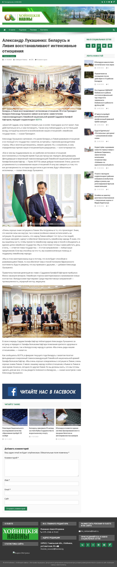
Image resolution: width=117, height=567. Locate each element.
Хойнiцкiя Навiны (21, 60)
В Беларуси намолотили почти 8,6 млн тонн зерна (104, 63)
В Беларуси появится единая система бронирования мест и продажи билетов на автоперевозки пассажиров (67, 432)
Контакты (44, 30)
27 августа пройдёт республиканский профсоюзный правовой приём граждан (104, 118)
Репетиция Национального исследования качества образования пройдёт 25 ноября (13, 432)
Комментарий (12, 457)
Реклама (33, 30)
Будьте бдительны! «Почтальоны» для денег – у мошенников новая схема (104, 134)
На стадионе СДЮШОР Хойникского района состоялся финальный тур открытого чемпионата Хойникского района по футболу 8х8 (104, 97)
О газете (12, 30)
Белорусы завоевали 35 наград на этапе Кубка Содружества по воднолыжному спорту (41, 430)
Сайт (7, 498)
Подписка (22, 30)
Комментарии (42, 60)
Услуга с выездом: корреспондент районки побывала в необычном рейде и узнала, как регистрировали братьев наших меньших (104, 180)
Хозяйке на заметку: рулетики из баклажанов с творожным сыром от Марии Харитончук (104, 199)
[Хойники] (20, 533)
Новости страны (9, 56)
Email (8, 489)
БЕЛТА (39, 119)
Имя (7, 480)
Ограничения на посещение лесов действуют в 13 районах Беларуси (104, 77)
